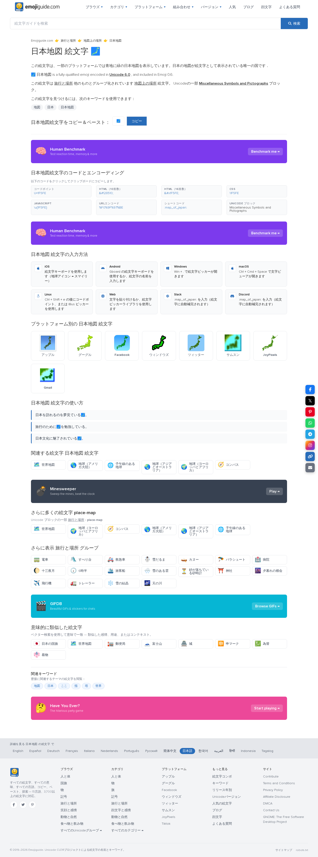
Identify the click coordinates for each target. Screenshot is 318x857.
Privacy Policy (273, 790)
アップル (168, 776)
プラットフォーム (150, 7)
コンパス (228, 465)
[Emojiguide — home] (37, 7)
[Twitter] (23, 804)
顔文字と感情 (121, 810)
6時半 (78, 571)
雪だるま (154, 559)
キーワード (220, 783)
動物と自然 (69, 817)
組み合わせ (183, 7)
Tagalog (267, 751)
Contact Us (271, 810)
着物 (41, 655)
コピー (137, 121)
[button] (61, 191)
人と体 (65, 776)
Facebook (169, 790)
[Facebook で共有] (310, 389)
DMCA (267, 803)
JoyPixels (168, 817)
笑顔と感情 (69, 810)
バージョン (211, 7)
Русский (151, 751)
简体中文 (169, 751)
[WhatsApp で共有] (310, 423)
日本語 (187, 751)
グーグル (168, 783)
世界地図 (44, 465)
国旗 (64, 783)
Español (35, 751)
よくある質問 (289, 7)
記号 (64, 797)
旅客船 (116, 571)
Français (72, 751)
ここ (64, 686)
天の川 (153, 583)
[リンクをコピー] (310, 456)
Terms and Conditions (279, 783)
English (18, 751)
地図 (37, 686)
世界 (98, 686)
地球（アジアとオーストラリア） (158, 467)
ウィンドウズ (171, 797)
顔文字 (266, 7)
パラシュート (231, 559)
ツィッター (170, 803)
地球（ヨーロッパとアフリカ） (195, 467)
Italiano (89, 751)
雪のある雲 (156, 571)
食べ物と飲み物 (72, 824)
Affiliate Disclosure (276, 797)
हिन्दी (232, 751)
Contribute (271, 776)
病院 (262, 559)
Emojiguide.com (42, 41)
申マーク (228, 644)
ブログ (248, 7)
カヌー (190, 559)
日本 (50, 686)
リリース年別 (222, 790)
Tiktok (166, 824)
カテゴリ (118, 7)
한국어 (203, 751)
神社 (225, 571)
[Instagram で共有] (310, 445)
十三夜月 (44, 571)
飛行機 (42, 583)
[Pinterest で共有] (310, 412)
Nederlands (109, 751)
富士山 (153, 644)
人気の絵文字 (222, 803)
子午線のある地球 (121, 465)
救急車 (116, 559)
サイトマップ (283, 850)
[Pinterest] (32, 804)
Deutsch (53, 751)
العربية (218, 751)
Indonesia (248, 751)
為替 (262, 644)
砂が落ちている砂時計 (195, 571)
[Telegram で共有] (310, 434)
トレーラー (82, 583)
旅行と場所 (68, 41)
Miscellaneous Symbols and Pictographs (250, 209)
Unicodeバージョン (226, 797)
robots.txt (302, 850)
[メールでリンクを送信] (310, 467)
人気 (232, 7)
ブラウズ (94, 7)
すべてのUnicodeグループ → (81, 830)
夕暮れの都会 (268, 571)
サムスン (168, 810)
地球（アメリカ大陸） (84, 465)
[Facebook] (13, 804)
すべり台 (80, 559)
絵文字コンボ (222, 776)
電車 (41, 559)
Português (131, 751)
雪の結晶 (118, 583)
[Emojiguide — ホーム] (14, 772)
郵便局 (116, 644)
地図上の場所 (93, 41)
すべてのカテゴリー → (127, 830)
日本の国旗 (46, 644)
